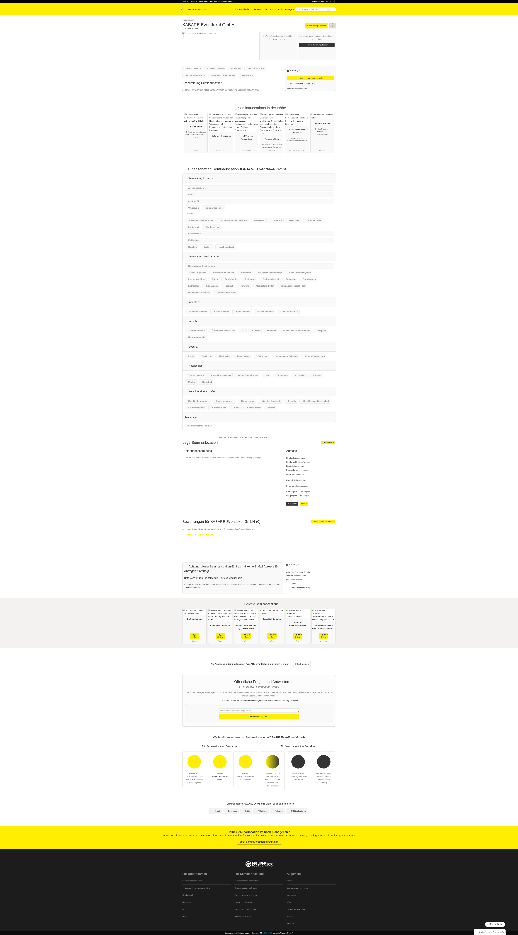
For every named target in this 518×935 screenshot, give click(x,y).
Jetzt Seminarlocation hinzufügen (259, 841)
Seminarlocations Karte (192, 881)
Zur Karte (292, 584)
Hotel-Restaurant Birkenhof (297, 131)
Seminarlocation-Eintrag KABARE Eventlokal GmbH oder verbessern (272, 779)
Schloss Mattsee (322, 123)
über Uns (268, 9)
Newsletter (186, 902)
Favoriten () (491, 932)
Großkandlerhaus (194, 619)
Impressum (291, 895)
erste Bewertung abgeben (318, 45)
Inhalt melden (302, 664)
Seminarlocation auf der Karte (302, 83)
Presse (290, 916)
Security (193, 346)
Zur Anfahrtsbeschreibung (299, 588)
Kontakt (304, 504)
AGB (289, 902)
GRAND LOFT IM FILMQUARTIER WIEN (246, 627)
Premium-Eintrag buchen (245, 909)
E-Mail (217, 811)
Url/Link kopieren (298, 811)
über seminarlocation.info (297, 888)
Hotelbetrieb (195, 365)
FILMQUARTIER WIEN (220, 625)
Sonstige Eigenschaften (202, 391)
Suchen (333, 9)
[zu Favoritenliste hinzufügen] (185, 35)
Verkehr (193, 321)
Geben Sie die (199, 535)
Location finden (242, 9)
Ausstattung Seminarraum (203, 256)
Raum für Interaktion (272, 619)
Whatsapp (262, 811)
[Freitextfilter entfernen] (328, 9)
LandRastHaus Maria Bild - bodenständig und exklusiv (323, 627)
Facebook (232, 811)
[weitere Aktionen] (332, 25)
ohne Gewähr (282, 664)
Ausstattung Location (200, 178)
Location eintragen (285, 9)
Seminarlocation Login (320, 2)
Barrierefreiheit (496, 924)
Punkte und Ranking (243, 902)
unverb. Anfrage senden (316, 26)
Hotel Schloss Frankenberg (246, 137)
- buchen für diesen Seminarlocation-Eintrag (323, 778)
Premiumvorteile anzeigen (245, 895)
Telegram (279, 811)
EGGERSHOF (196, 126)
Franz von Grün (272, 139)
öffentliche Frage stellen (260, 717)
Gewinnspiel (187, 895)
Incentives (194, 302)
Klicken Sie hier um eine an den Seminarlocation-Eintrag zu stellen (260, 700)
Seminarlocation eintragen (245, 888)
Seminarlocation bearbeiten (246, 881)
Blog (184, 909)
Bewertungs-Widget (242, 916)
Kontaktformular (193, 587)
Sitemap (290, 923)
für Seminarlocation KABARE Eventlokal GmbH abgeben (194, 778)
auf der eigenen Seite (298, 776)
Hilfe (331, 2)
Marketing (191, 417)
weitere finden (220, 776)
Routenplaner (329, 442)
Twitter (248, 811)
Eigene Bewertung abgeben (323, 522)
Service (257, 9)
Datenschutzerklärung (296, 909)
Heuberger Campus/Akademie (297, 623)
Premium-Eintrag (330, 110)
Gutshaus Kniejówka (221, 136)
